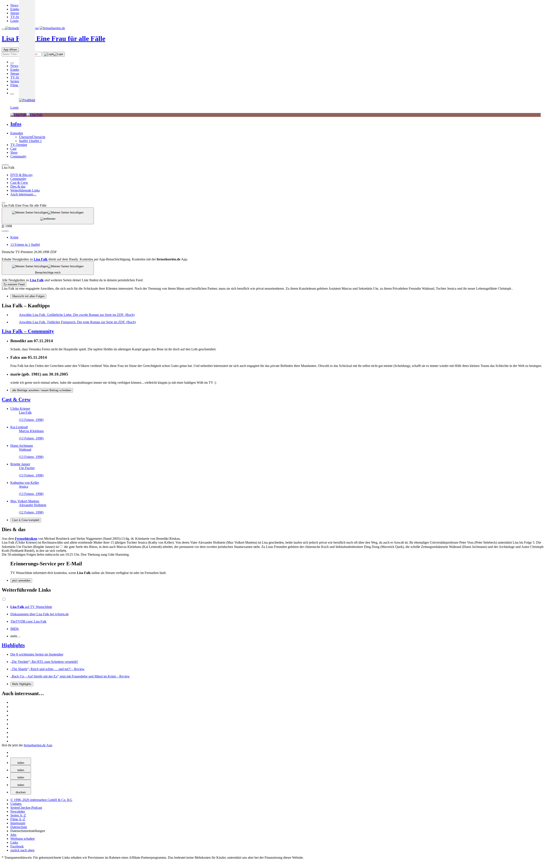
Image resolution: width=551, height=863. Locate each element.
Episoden (16, 133)
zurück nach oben (22, 850)
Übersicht (25, 137)
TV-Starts (16, 17)
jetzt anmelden (21, 580)
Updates (16, 804)
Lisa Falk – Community (28, 331)
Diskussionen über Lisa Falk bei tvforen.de (39, 614)
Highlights (13, 645)
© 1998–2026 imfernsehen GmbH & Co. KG (41, 800)
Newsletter (17, 811)
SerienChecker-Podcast (26, 807)
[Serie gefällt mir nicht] (7, 231)
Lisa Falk (53, 38)
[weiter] (7, 164)
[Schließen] (3, 202)
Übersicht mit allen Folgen (28, 296)
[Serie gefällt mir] (3, 231)
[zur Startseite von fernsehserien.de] (52, 28)
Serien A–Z (18, 81)
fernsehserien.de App (38, 745)
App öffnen (10, 49)
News (14, 5)
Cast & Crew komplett (25, 520)
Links (14, 842)
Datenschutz (18, 827)
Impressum (17, 823)
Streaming (17, 13)
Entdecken (17, 9)
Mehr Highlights (21, 684)
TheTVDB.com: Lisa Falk (28, 621)
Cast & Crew (16, 399)
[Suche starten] (53, 54)
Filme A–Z (17, 85)
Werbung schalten (22, 838)
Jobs (13, 835)
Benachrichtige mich (47, 272)
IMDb (14, 629)
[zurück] (3, 164)
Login (14, 21)
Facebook (17, 846)
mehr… (15, 636)
